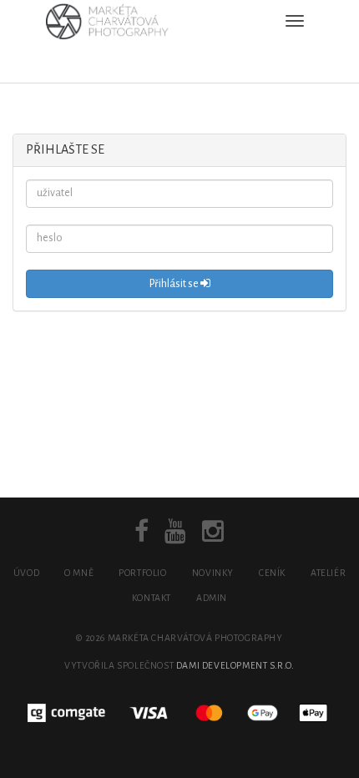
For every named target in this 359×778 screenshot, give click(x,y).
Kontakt (151, 598)
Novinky (213, 573)
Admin (211, 598)
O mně (79, 573)
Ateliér (328, 573)
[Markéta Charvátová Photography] (113, 21)
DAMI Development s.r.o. (235, 665)
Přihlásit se (174, 284)
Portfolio (142, 573)
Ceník (272, 573)
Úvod (26, 573)
